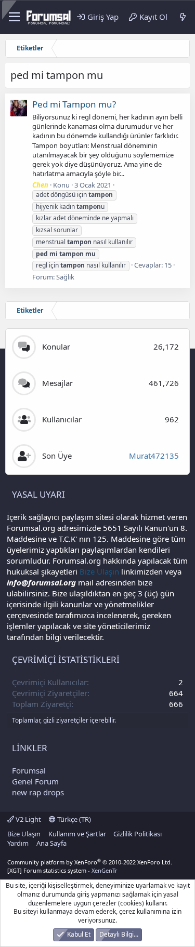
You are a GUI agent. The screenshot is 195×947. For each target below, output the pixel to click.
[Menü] (12, 17)
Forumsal (29, 770)
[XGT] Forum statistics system (62, 870)
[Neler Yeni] (183, 17)
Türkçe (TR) (73, 819)
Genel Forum (35, 781)
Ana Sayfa (51, 843)
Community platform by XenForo (89, 862)
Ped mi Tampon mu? (74, 104)
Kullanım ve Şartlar (77, 833)
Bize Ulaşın (99, 571)
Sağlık (65, 277)
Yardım (18, 843)
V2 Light (27, 819)
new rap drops (38, 792)
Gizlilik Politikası (137, 833)
